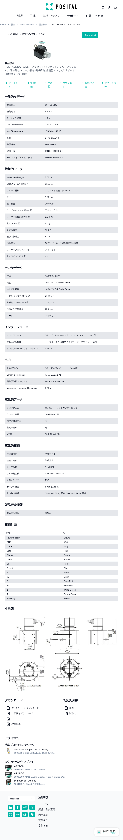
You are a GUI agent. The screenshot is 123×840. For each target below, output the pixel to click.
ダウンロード (69, 85)
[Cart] (115, 8)
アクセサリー (110, 85)
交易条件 (43, 820)
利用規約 (43, 815)
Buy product (90, 35)
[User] (103, 8)
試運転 (72, 713)
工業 (33, 16)
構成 (71, 708)
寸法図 (50, 85)
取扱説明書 (89, 85)
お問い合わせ (95, 16)
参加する (43, 825)
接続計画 (34, 85)
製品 (20, 16)
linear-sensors (27, 24)
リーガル (43, 804)
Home (3, 24)
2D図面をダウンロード (22, 713)
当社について (51, 16)
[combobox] (21, 799)
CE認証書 (16, 724)
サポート (73, 16)
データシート (14, 85)
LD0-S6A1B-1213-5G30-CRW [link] (66, 24)
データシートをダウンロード (25, 708)
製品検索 (43, 24)
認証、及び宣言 (46, 809)
